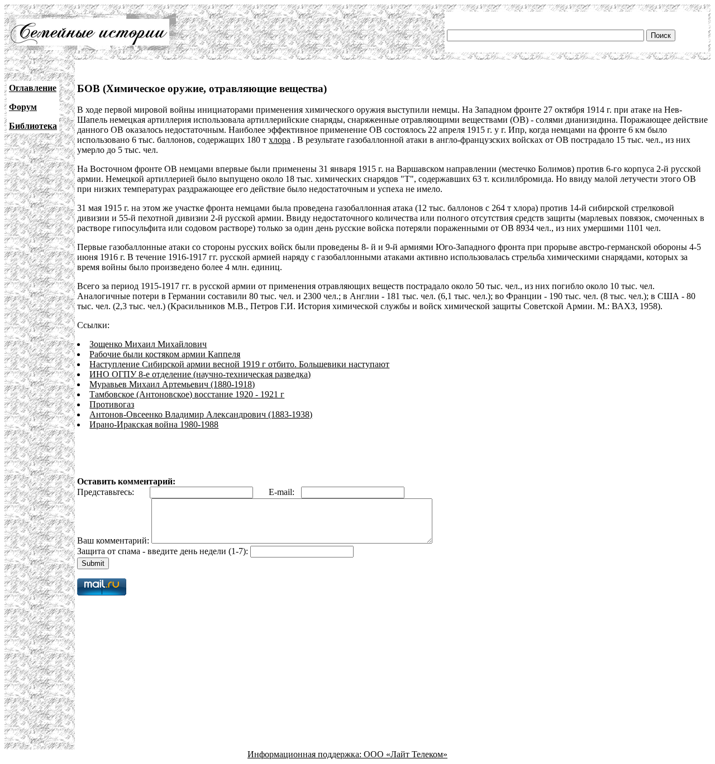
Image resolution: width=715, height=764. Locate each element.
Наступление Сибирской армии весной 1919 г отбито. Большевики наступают (239, 364)
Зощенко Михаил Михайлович (148, 344)
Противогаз (111, 404)
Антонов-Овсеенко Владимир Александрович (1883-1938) (200, 414)
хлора (279, 140)
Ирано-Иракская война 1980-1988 (153, 424)
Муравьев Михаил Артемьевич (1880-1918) (172, 384)
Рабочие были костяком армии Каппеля (164, 354)
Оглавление (32, 88)
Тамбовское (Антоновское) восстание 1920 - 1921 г (186, 394)
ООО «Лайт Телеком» (405, 754)
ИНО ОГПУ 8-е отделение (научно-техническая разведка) (200, 374)
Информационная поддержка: (305, 754)
